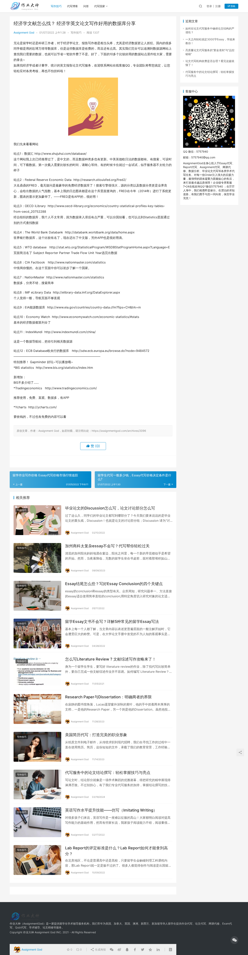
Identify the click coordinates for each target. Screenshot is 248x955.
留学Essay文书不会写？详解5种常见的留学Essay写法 (112, 621)
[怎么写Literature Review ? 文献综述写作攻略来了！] (37, 671)
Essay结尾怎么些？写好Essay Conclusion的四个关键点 (114, 583)
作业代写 (187, 923)
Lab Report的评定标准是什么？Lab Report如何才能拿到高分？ (116, 851)
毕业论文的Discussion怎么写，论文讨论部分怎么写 (110, 508)
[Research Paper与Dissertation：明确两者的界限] (37, 709)
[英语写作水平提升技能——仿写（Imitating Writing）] (37, 822)
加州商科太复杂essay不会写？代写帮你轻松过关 (107, 546)
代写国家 (99, 6)
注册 (218, 6)
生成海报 (100, 949)
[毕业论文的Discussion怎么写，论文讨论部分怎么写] (37, 520)
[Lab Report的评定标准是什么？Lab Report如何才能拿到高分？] (37, 860)
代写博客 (72, 6)
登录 (209, 6)
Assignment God (24, 32)
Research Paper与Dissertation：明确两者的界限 (108, 697)
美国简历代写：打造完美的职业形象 (96, 734)
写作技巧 (56, 6)
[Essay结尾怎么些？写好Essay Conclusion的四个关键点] (37, 596)
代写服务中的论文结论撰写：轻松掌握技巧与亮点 (107, 772)
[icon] (234, 940)
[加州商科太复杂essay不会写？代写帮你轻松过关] (37, 558)
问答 (86, 6)
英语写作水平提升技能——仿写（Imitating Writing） (111, 810)
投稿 (232, 6)
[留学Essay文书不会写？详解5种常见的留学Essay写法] (37, 633)
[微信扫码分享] (111, 949)
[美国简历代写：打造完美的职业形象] (37, 747)
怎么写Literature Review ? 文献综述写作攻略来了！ (110, 659)
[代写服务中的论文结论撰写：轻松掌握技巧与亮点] (37, 785)
